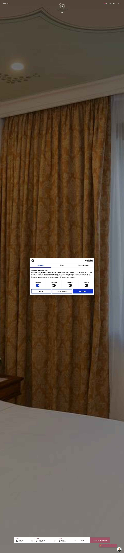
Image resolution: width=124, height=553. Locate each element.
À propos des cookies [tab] (83, 265)
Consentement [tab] (40, 265)
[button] (25, 541)
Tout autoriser (82, 291)
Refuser (41, 291)
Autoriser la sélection (62, 291)
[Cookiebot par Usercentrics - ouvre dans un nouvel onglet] (86, 261)
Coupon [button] (82, 540)
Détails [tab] (62, 265)
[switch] (54, 285)
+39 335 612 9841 (110, 3)
